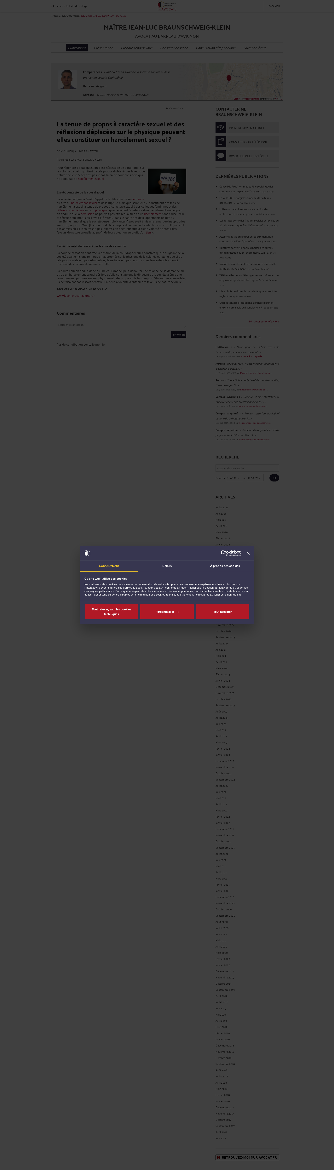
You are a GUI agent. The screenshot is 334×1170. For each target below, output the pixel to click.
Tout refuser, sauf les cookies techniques (111, 612)
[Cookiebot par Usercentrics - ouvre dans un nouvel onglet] (224, 553)
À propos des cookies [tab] (225, 566)
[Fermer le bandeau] (248, 553)
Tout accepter (222, 611)
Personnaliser (164, 611)
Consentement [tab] (109, 566)
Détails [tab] (167, 566)
